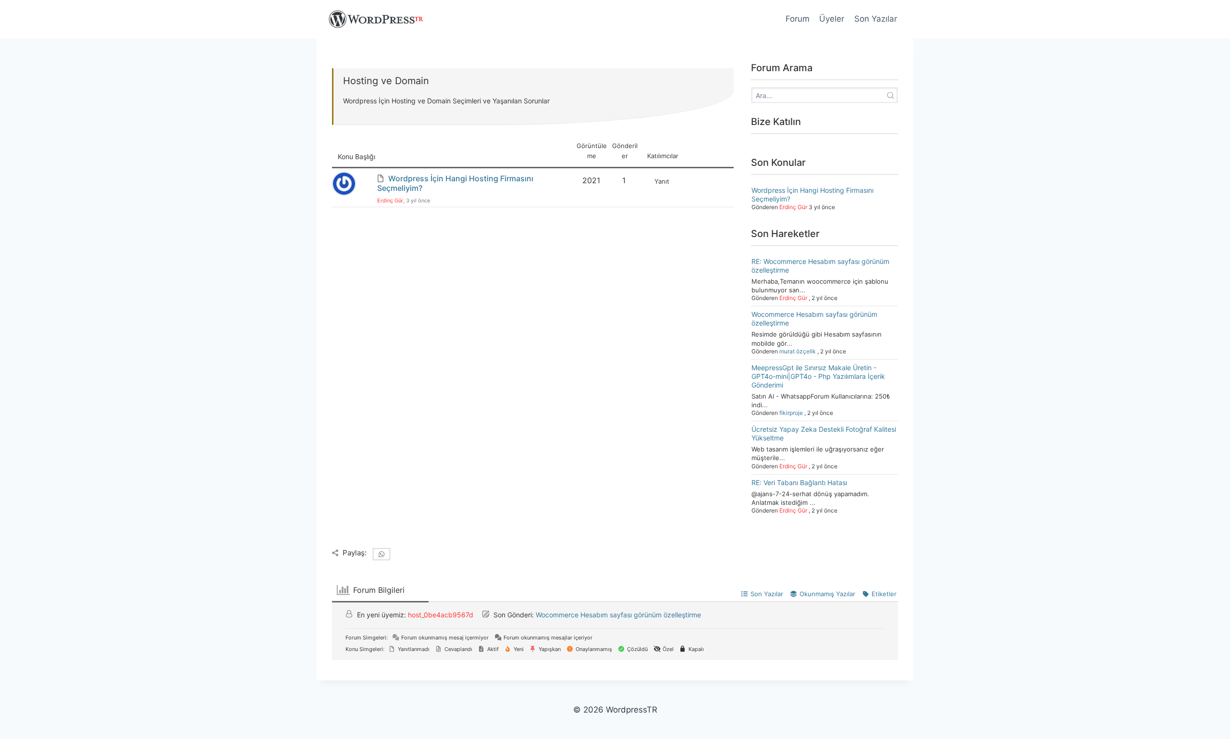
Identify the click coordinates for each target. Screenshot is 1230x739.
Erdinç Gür (390, 200)
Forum (798, 19)
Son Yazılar (875, 19)
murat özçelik (797, 351)
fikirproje (791, 412)
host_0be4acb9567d (440, 615)
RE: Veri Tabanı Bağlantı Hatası (799, 482)
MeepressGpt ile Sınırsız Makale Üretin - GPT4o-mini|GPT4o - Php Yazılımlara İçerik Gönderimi (818, 376)
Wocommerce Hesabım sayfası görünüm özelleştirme (618, 615)
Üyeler (831, 19)
